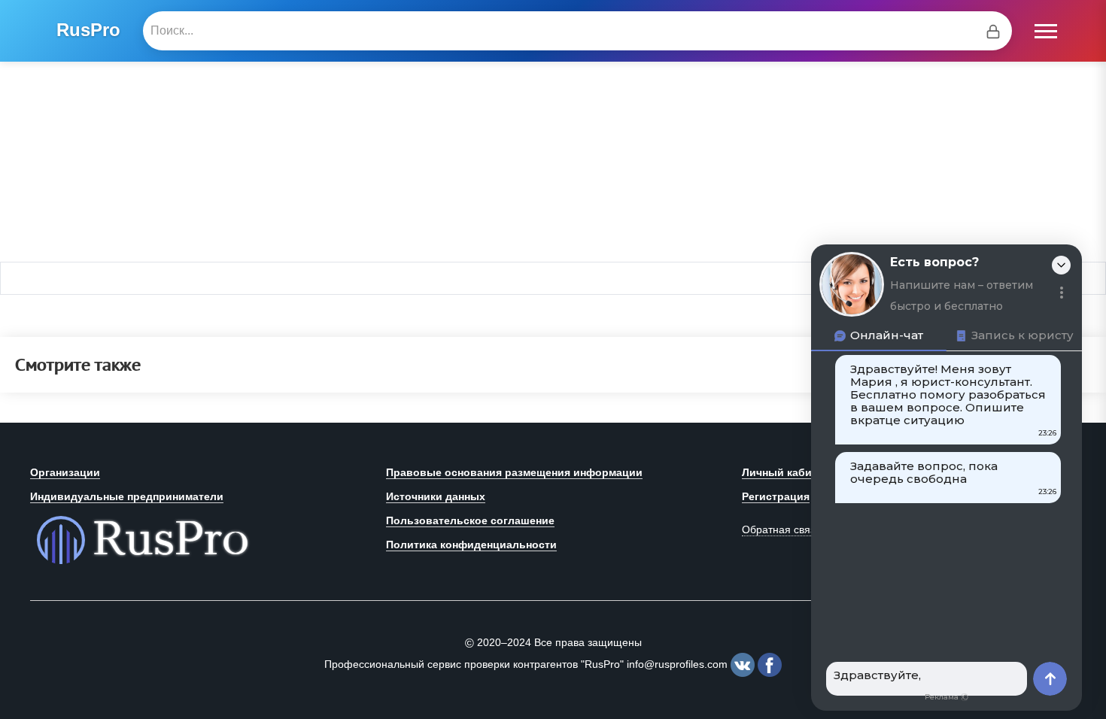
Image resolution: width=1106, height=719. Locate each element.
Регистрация (776, 496)
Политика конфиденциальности (471, 544)
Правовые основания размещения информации (514, 472)
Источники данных (435, 496)
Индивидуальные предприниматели (126, 496)
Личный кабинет (785, 472)
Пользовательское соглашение (470, 520)
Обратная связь (781, 529)
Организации (65, 472)
